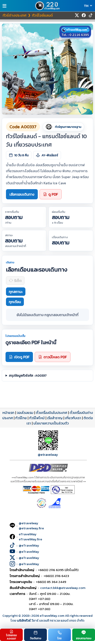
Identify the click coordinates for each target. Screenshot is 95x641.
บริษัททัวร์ (24, 620)
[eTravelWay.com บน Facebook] (84, 15)
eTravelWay (27, 534)
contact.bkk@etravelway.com (63, 587)
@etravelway (48, 454)
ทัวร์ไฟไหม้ (37, 417)
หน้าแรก (8, 412)
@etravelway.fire (31, 528)
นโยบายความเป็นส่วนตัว (51, 423)
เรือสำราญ (55, 417)
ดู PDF (53, 194)
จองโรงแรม (25, 412)
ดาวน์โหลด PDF (55, 357)
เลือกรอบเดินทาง (22, 194)
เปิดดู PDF (21, 357)
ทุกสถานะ (16, 291)
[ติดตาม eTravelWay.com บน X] (77, 15)
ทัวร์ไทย (21, 417)
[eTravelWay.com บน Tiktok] (91, 15)
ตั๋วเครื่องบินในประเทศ (51, 412)
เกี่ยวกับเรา (73, 417)
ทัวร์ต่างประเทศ (15, 15)
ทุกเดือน (15, 301)
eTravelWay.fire (30, 539)
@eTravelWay (29, 545)
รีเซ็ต (18, 280)
